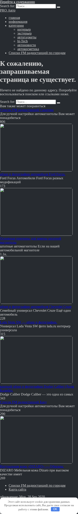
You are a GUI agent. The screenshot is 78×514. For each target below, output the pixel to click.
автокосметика (28, 49)
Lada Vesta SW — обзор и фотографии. (28, 322)
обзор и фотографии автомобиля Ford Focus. (32, 174)
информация (18, 21)
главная (14, 18)
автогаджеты (26, 37)
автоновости (26, 45)
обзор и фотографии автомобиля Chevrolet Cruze (36, 306)
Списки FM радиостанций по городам (37, 53)
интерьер (24, 29)
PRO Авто (7, 10)
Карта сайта (17, 489)
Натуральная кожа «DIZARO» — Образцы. (32, 466)
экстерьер (24, 33)
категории (16, 25)
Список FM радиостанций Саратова (27, 110)
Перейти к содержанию (17, 2)
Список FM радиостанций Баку (23, 402)
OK (55, 509)
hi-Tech (22, 41)
